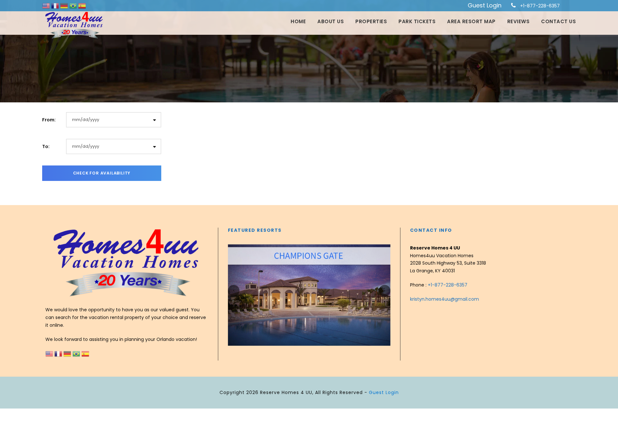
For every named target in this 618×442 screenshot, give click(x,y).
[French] (55, 5)
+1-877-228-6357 (540, 6)
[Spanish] (82, 5)
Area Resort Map (471, 21)
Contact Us (558, 21)
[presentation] (233, 290)
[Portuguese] (73, 5)
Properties (371, 21)
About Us (330, 21)
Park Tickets (416, 21)
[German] (64, 5)
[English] (46, 5)
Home (298, 21)
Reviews (518, 21)
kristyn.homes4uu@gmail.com (444, 299)
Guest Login (484, 5)
